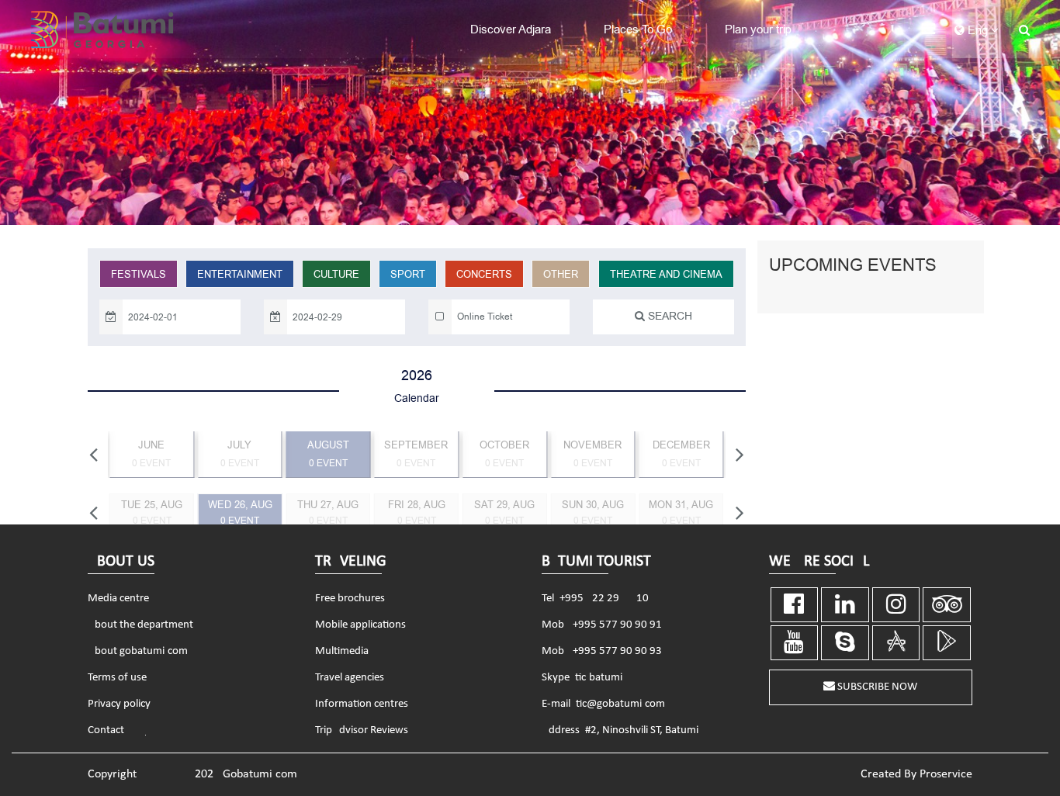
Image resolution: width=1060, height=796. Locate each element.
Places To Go (638, 29)
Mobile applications (360, 625)
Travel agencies (349, 678)
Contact (106, 730)
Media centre (118, 598)
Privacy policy (119, 704)
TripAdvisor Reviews (361, 730)
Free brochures (350, 598)
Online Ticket (484, 316)
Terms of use (117, 678)
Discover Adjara (510, 29)
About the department (140, 625)
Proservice (946, 774)
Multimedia (342, 651)
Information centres (361, 704)
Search (668, 316)
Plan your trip (758, 29)
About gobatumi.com (138, 651)
